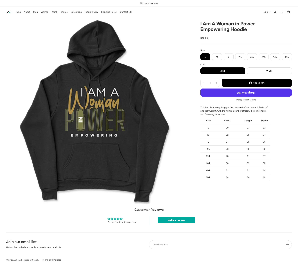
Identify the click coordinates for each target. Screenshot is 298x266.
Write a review (176, 220)
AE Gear (16, 260)
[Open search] (275, 12)
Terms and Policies (51, 259)
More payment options (246, 100)
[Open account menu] (281, 12)
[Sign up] (287, 245)
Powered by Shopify (30, 260)
